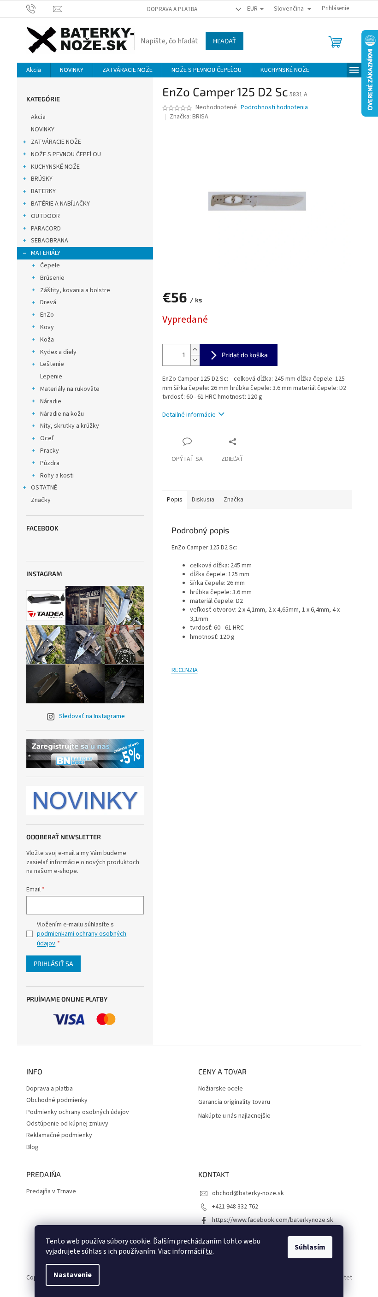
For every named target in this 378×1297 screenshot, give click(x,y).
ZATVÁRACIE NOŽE (56, 142)
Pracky (49, 450)
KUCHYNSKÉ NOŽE (55, 166)
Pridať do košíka (245, 355)
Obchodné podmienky (57, 1100)
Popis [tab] (175, 499)
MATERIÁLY (45, 253)
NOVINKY (42, 129)
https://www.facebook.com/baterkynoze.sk (272, 1220)
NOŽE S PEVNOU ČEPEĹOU (66, 154)
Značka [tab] (233, 499)
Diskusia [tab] (203, 499)
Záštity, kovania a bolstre (75, 290)
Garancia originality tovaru (234, 1102)
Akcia (38, 117)
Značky (41, 500)
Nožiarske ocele (220, 1089)
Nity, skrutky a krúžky (69, 425)
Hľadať (224, 41)
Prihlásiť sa (53, 963)
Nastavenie (72, 1275)
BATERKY (43, 191)
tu (209, 1251)
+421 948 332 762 (235, 1206)
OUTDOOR (45, 216)
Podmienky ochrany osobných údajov (77, 1112)
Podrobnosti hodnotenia (274, 107)
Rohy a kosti (57, 475)
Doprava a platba (172, 9)
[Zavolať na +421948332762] (39, 8)
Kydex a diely (58, 352)
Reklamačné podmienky (59, 1135)
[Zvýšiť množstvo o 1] (195, 349)
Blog (32, 1147)
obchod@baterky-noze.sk (248, 1193)
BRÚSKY (42, 178)
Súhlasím (310, 1247)
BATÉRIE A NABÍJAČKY (60, 203)
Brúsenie (52, 278)
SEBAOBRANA (49, 240)
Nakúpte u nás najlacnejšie (234, 1116)
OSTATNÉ (44, 487)
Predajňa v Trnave (51, 1191)
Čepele (50, 265)
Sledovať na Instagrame (92, 716)
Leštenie (52, 364)
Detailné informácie (189, 414)
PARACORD (46, 228)
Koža (47, 339)
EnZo (47, 314)
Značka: (189, 116)
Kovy (47, 327)
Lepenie (51, 376)
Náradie (50, 401)
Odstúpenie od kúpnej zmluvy (67, 1123)
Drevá (48, 302)
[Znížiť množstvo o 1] (195, 360)
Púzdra (49, 463)
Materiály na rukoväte (70, 389)
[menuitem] (33, 70)
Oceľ (46, 438)
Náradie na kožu (62, 414)
